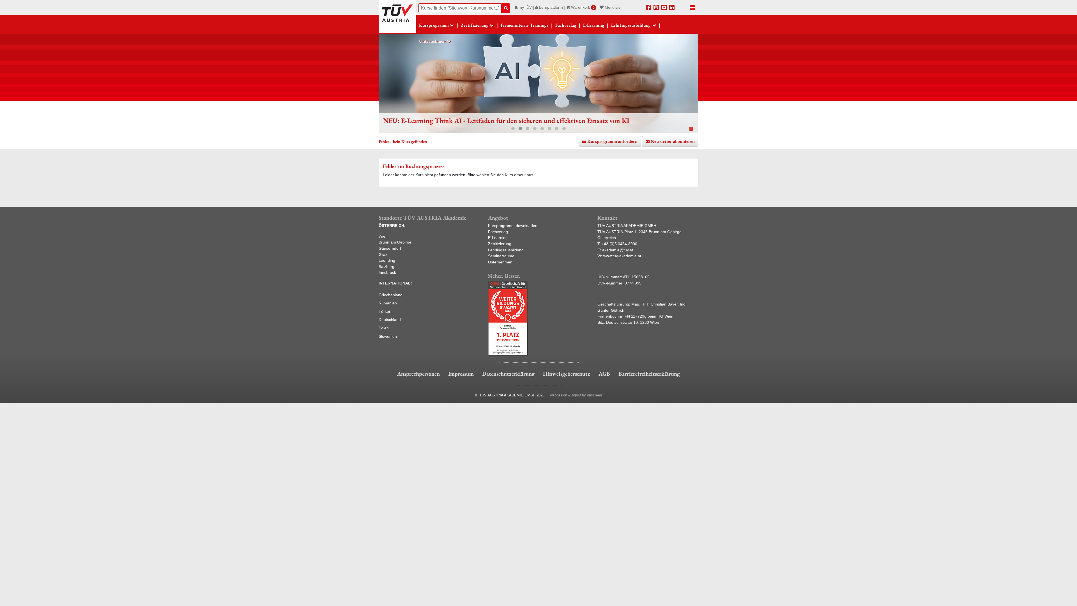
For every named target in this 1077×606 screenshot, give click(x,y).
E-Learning (593, 25)
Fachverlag (565, 25)
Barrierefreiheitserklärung (649, 373)
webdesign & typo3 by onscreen (576, 395)
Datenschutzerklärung (508, 373)
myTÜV (524, 7)
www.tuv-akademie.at (622, 256)
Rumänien (388, 303)
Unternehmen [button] (432, 41)
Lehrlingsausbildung (506, 250)
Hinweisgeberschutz (566, 373)
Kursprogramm (434, 25)
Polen (384, 328)
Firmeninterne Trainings (524, 25)
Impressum (461, 373)
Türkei (384, 311)
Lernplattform (550, 7)
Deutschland (390, 319)
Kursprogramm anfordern (612, 141)
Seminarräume (501, 256)
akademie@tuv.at (617, 250)
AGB (604, 373)
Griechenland (390, 295)
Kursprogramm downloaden (512, 225)
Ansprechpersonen (418, 373)
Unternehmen (500, 262)
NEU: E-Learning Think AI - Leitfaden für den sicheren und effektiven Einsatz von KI (506, 120)
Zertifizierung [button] (475, 25)
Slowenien (388, 336)
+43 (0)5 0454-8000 (619, 244)
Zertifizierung (499, 244)
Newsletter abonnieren (673, 141)
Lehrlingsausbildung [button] (631, 25)
